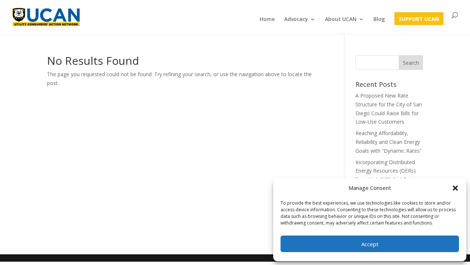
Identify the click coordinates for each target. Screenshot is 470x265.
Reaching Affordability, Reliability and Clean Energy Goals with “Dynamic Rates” (388, 142)
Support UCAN (419, 19)
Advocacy (296, 19)
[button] (455, 188)
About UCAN (341, 19)
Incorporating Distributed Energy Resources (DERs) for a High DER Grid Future (387, 171)
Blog (379, 19)
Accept (370, 244)
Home (267, 19)
